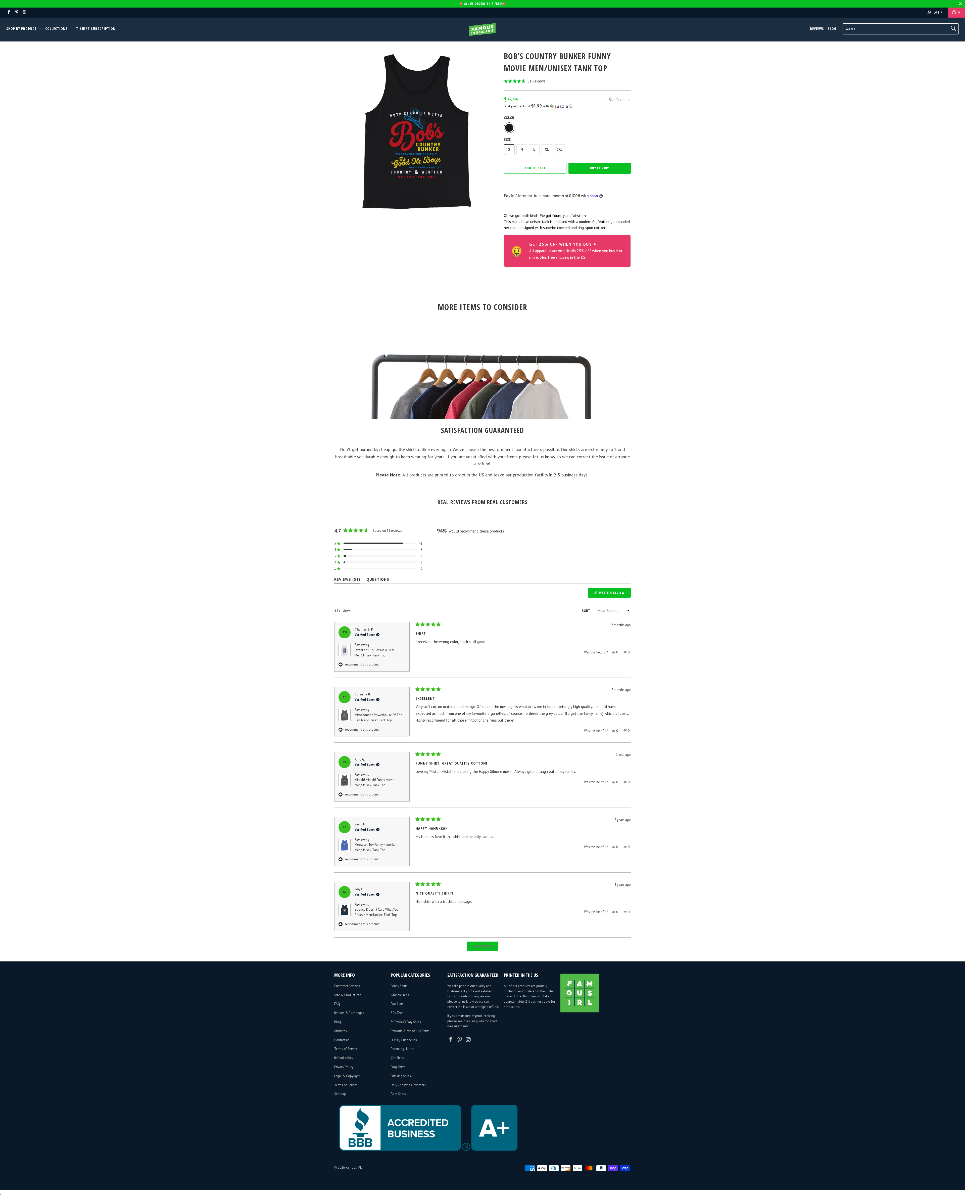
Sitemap (340, 1094)
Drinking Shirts (401, 1076)
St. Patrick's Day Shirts (406, 1022)
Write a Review (614, 594)
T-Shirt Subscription (96, 28)
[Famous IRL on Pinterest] (16, 12)
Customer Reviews (347, 986)
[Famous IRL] (482, 29)
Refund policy (343, 1058)
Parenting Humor (402, 1049)
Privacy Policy (343, 1067)
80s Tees (397, 1013)
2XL (560, 149)
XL (547, 149)
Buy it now (599, 168)
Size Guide (617, 99)
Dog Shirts (398, 1067)
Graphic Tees (400, 995)
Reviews (817, 28)
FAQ (337, 1004)
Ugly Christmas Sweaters (408, 1085)
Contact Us (342, 1040)
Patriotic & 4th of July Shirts (410, 1031)
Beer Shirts (398, 1094)
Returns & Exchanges (349, 1013)
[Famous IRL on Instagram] (24, 12)
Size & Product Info (347, 995)
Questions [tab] (377, 580)
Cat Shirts (397, 1058)
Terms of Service (346, 1049)
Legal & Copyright (347, 1076)
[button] (567, 81)
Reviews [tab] (347, 580)
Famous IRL (354, 1167)
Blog (832, 28)
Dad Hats (397, 1004)
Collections (56, 28)
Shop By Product (22, 28)
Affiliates (340, 1031)
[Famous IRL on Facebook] (8, 12)
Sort (586, 611)
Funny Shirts (399, 986)
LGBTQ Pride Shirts (404, 1040)
